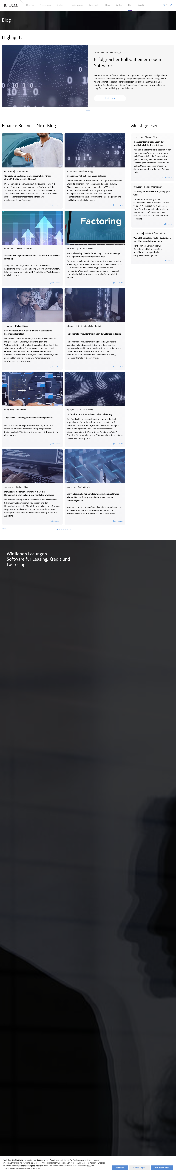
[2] (59, 529)
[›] (70, 529)
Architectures (45, 5)
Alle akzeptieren (162, 1168)
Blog (130, 5)
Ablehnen (120, 1168)
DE (164, 5)
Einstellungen (139, 1168)
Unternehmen (77, 5)
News (107, 5)
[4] (64, 529)
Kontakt (141, 5)
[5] (66, 529)
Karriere (119, 5)
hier (88, 1166)
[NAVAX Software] (10, 5)
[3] (62, 529)
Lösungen (30, 5)
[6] (68, 529)
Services (60, 5)
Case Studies (94, 5)
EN (167, 5)
